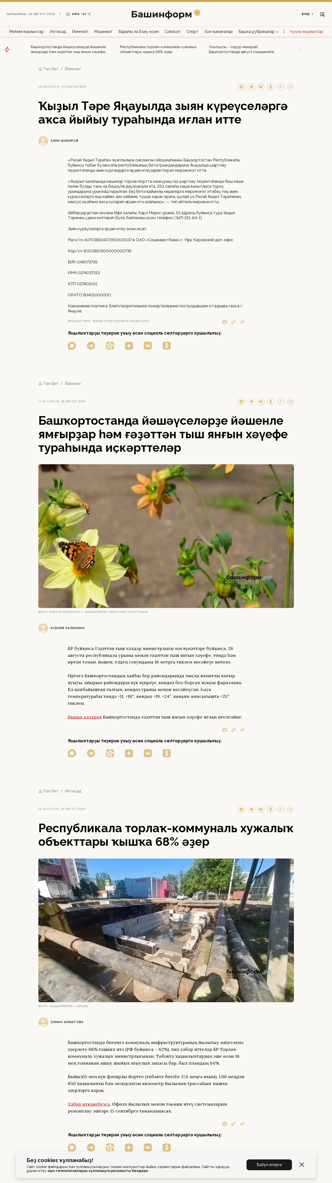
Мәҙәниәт (103, 31)
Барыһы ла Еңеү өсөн (138, 31)
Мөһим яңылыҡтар (26, 31)
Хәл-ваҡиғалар (218, 31)
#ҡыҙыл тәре (79, 321)
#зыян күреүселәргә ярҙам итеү (121, 321)
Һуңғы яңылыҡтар (306, 31)
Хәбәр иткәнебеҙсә (89, 1104)
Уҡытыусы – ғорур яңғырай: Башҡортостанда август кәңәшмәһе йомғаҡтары (241, 49)
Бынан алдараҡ (85, 717)
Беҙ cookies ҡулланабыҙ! (60, 1160)
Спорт (193, 31)
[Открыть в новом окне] (72, 346)
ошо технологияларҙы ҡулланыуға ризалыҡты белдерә (97, 1171)
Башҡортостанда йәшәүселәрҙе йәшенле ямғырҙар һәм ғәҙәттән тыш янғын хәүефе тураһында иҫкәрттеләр (68, 49)
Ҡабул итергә (269, 1165)
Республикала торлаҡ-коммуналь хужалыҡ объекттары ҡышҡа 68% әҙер (158, 49)
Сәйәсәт (173, 31)
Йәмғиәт (80, 31)
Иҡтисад (58, 31)
